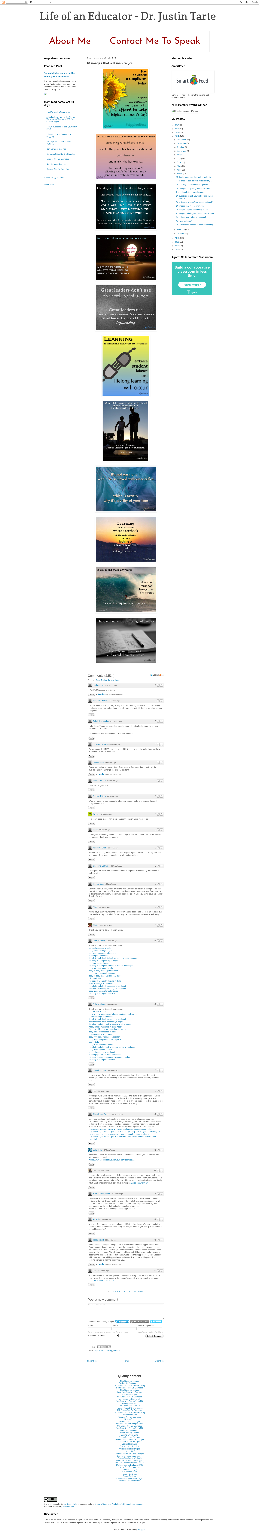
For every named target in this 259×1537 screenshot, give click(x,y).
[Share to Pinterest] (109, 1346)
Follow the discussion (161, 675)
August (180, 155)
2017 (177, 125)
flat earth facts (99, 780)
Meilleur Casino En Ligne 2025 (129, 1424)
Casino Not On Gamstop (129, 1383)
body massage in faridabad (100, 1049)
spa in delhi (94, 1042)
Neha (95, 830)
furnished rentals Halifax (104, 1280)
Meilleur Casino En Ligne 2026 (129, 1465)
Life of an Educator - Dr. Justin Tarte (128, 15)
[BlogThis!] (101, 1346)
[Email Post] (93, 1347)
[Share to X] (104, 1346)
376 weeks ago (109, 1150)
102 (135, 1291)
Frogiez (96, 814)
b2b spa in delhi (96, 978)
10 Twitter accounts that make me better (193, 177)
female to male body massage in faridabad (107, 986)
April (179, 170)
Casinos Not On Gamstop (57, 159)
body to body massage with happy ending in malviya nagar (114, 1014)
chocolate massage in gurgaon (102, 973)
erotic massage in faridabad (101, 983)
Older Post (159, 1361)
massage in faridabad (98, 956)
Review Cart (98, 884)
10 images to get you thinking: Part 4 (192, 210)
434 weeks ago (114, 744)
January (181, 233)
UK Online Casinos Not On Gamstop (129, 1385)
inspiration (98, 1351)
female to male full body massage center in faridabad (112, 1047)
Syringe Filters (99, 796)
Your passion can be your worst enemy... (194, 181)
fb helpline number (101, 721)
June (179, 162)
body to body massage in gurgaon (103, 971)
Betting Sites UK (129, 1403)
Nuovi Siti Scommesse (130, 1467)
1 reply (101, 774)
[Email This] (98, 1346)
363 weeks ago (103, 1271)
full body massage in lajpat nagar (103, 961)
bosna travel (98, 1240)
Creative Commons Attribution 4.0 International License (118, 1504)
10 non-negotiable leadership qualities (192, 184)
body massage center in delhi (101, 1044)
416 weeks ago (104, 830)
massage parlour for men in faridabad (105, 1055)
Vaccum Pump (99, 848)
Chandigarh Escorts (101, 1114)
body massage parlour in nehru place (105, 1039)
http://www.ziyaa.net (97, 1129)
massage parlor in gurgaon (100, 1034)
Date (98, 680)
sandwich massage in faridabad (102, 953)
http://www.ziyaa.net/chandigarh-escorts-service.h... (129, 1129)
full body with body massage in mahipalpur (107, 1029)
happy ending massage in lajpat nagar (105, 1027)
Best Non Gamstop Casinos (129, 1392)
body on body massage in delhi (102, 1032)
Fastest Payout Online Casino (129, 1408)
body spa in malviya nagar (100, 950)
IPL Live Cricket (100, 701)
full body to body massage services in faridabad (109, 1057)
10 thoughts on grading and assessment (193, 188)
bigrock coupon (99, 1070)
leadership (108, 1351)
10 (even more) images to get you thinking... (195, 225)
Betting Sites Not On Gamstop (129, 1388)
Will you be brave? (184, 221)
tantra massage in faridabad (101, 1017)
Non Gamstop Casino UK (129, 1399)
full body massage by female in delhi (105, 981)
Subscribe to (93, 1335)
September (182, 151)
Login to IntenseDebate (122, 1321)
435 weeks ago (116, 721)
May (179, 166)
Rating (104, 680)
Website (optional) (145, 1325)
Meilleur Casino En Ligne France (129, 1463)
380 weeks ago (117, 1114)
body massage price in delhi (101, 968)
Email (115, 1325)
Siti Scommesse (129, 1472)
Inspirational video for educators (190, 192)
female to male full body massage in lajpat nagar (110, 1024)
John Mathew (99, 941)
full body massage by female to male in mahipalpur (111, 966)
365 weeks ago (117, 1194)
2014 (177, 136)
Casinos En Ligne (129, 1469)
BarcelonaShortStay (139, 1183)
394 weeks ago (111, 941)
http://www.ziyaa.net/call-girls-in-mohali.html (108, 1137)
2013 (177, 238)
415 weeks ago (112, 848)
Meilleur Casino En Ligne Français (129, 1454)
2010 (177, 249)
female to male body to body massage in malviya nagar (113, 958)
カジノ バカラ (129, 1451)
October (181, 147)
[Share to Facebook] (106, 1346)
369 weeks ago (103, 1170)
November (181, 143)
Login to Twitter (156, 1321)
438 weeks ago (111, 685)
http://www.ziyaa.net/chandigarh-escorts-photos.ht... (128, 1134)
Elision (96, 925)
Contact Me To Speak (155, 41)
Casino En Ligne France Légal (129, 1478)
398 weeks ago (106, 925)
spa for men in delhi (97, 1011)
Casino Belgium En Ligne (129, 1437)
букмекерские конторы (129, 1449)
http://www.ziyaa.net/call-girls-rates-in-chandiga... (110, 1131)
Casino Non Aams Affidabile (130, 1458)
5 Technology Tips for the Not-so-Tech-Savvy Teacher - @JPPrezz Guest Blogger (61, 119)
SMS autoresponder (101, 1194)
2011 (177, 246)
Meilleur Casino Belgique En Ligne (129, 1439)
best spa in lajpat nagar (99, 963)
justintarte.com (67, 1507)
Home (126, 1361)
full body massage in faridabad (102, 993)
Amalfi (96, 1219)
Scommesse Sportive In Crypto (129, 1460)
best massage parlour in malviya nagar (105, 1022)
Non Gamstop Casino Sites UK (129, 1401)
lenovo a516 (98, 762)
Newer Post (92, 1361)
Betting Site (129, 1419)
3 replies (102, 694)
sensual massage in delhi (100, 948)
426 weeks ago (112, 796)
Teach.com (49, 185)
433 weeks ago (110, 762)
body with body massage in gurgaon (104, 1037)
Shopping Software (101, 866)
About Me (70, 41)
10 (129, 1291)
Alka (95, 907)
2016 (177, 129)
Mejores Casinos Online (129, 1481)
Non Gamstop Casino (129, 1381)
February (181, 229)
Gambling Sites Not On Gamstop (60, 154)
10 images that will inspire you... (190, 206)
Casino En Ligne (129, 1394)
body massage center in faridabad (103, 991)
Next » (140, 1291)
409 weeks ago (104, 907)
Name (90, 1325)
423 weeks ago (106, 814)
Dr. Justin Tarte (70, 1504)
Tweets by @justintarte (54, 177)
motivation (117, 1351)
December (181, 140)
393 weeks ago (113, 1070)
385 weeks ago (103, 1091)
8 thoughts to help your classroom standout (195, 213)
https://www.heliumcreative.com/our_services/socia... (112, 1160)
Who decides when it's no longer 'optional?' (194, 202)
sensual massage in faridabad (102, 1052)
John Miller (98, 1150)
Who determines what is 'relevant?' (191, 217)
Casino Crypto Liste (129, 1435)
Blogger (141, 1529)
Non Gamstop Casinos (56, 149)
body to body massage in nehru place (105, 976)
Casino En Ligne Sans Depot (129, 1456)
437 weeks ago (114, 701)
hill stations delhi (100, 744)
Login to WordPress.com (139, 1321)
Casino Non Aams (129, 1415)
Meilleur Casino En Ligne (129, 1421)
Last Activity (113, 680)
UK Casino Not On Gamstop (129, 1397)
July (179, 158)
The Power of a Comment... (58, 112)
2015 (177, 132)
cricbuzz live (98, 685)
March (180, 174)
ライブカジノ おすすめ (129, 1446)
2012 (177, 242)
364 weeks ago (105, 1219)
